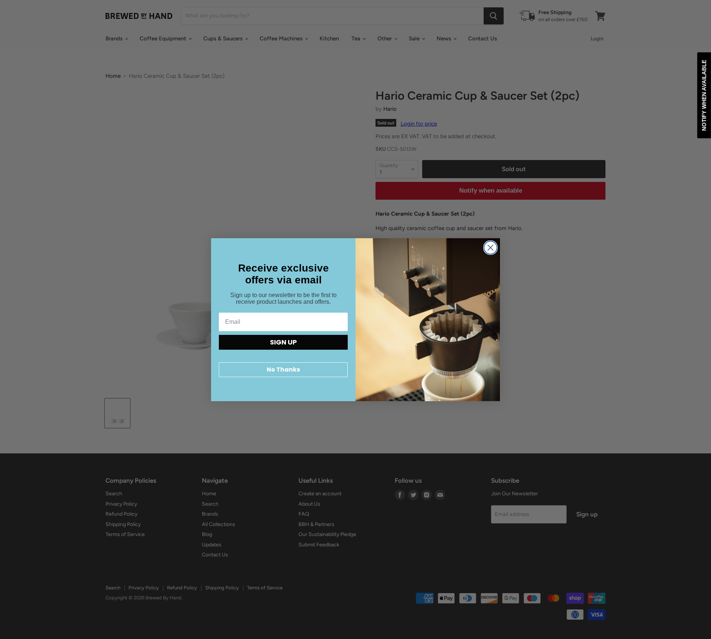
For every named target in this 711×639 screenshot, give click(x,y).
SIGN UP (283, 342)
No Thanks (283, 369)
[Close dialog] (490, 247)
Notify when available (704, 95)
